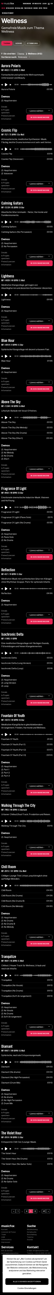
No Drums (8, 456)
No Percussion (10, 246)
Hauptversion (10, 100)
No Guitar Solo (10, 1181)
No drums (8, 1097)
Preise (45, 8)
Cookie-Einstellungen (26, 1288)
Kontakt (4, 1229)
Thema (6, 43)
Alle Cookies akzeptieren (27, 1281)
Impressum (5, 1242)
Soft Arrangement (12, 1016)
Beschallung (19, 8)
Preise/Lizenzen (8, 116)
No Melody (9, 452)
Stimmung (32, 43)
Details (4, 107)
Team (3, 1234)
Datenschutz (6, 1240)
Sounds (35, 8)
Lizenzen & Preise (8, 1232)
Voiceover (8, 173)
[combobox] (24, 57)
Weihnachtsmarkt (8, 13)
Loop (6, 686)
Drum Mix (8, 1103)
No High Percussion (13, 1100)
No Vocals (8, 1010)
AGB (3, 1237)
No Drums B (9, 924)
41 (44, 1211)
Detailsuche (10, 8)
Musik (3, 8)
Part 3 (7, 776)
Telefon (30, 1237)
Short (6, 459)
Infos (40, 8)
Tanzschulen (28, 8)
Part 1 (6, 769)
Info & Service (7, 1251)
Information (6, 119)
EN (52, 3)
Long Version (10, 683)
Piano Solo (9, 537)
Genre (18, 43)
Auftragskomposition (9, 1253)
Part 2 (7, 772)
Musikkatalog (32, 1229)
